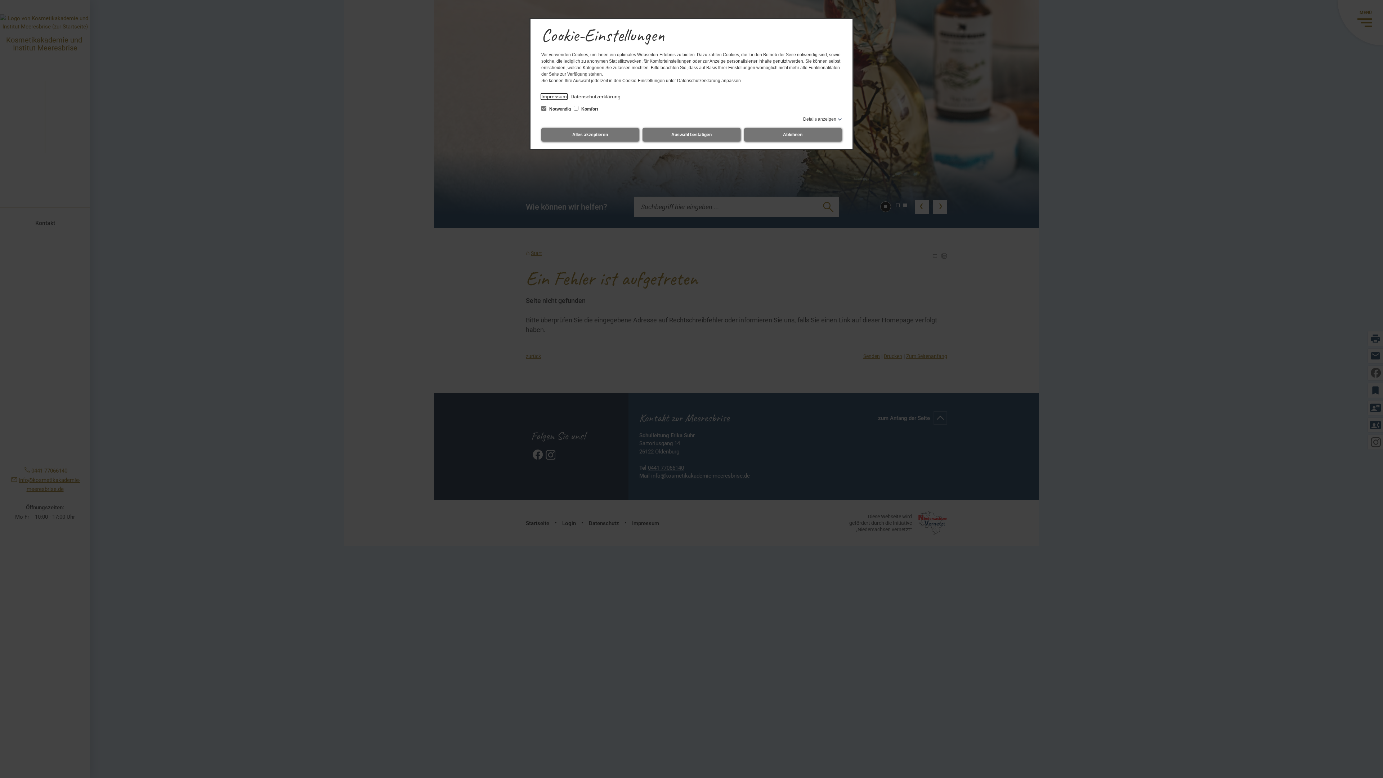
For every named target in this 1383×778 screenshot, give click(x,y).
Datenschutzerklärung (595, 96)
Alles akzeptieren (590, 134)
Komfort (589, 109)
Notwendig (560, 109)
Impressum (554, 96)
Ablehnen (792, 134)
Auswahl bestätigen (691, 134)
